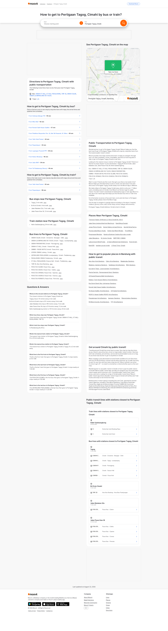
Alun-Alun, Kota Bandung (96, 261)
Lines (107, 597)
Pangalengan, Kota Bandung (98, 298)
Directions (109, 610)
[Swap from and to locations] (81, 23)
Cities (108, 608)
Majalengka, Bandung (127, 261)
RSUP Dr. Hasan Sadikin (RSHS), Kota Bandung (103, 294)
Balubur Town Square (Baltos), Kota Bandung (103, 280)
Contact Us (49, 611)
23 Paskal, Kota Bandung (118, 291)
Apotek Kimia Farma (130, 227)
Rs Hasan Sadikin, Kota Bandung (99, 291)
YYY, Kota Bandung (117, 302)
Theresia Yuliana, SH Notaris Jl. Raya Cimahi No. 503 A (106, 219)
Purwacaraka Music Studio (97, 231)
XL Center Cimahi (106, 238)
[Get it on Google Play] (34, 604)
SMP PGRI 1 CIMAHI (119, 238)
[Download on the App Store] (48, 604)
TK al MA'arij (128, 231)
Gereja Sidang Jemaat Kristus (112, 227)
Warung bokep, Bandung (129, 298)
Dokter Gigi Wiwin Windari (115, 231)
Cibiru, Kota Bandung (112, 261)
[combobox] (61, 24)
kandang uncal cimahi (103, 245)
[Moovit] (33, 4)
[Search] (123, 23)
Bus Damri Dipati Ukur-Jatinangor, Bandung (102, 283)
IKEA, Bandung (130, 265)
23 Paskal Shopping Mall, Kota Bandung (101, 276)
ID (86, 608)
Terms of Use (32, 611)
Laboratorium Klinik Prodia (97, 242)
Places (108, 600)
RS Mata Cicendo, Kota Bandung (99, 302)
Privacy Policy (41, 611)
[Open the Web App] (62, 604)
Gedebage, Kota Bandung (117, 265)
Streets (108, 602)
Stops (108, 605)
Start (45, 21)
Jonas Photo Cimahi (95, 227)
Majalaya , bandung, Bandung (98, 265)
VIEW (45, 202)
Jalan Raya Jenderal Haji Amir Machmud (101, 223)
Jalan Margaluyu (94, 238)
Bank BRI (91, 245)
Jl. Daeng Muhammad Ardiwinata (117, 242)
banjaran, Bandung (114, 298)
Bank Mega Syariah (122, 223)
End (86, 21)
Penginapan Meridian (95, 234)
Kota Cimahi (133, 242)
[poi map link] (113, 75)
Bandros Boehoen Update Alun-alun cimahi (117, 234)
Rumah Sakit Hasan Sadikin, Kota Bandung (102, 287)
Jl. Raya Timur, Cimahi (118, 245)
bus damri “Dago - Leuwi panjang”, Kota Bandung (104, 268)
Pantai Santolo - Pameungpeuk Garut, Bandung (103, 272)
